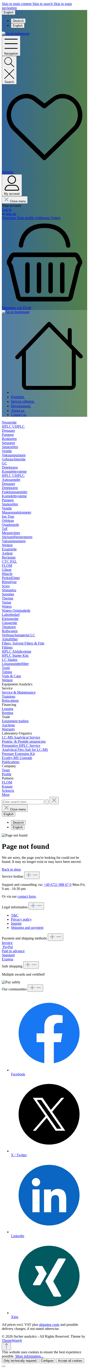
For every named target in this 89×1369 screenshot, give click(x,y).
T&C (14, 915)
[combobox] (23, 801)
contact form (27, 896)
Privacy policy (21, 919)
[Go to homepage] (15, 33)
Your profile (26, 218)
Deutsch (18, 20)
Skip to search (43, 4)
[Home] (49, 356)
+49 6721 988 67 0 (57, 885)
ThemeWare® (12, 1340)
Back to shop (11, 869)
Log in (6, 210)
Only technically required (20, 1360)
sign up (11, 214)
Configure (47, 1360)
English (18, 25)
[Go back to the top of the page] (6, 1346)
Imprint (16, 923)
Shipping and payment (27, 927)
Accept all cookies (70, 1360)
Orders (55, 218)
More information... (29, 1356)
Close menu (18, 201)
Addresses (43, 218)
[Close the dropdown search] (54, 800)
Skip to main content (17, 4)
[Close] (3, 1366)
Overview (9, 218)
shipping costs (49, 1325)
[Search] (47, 801)
